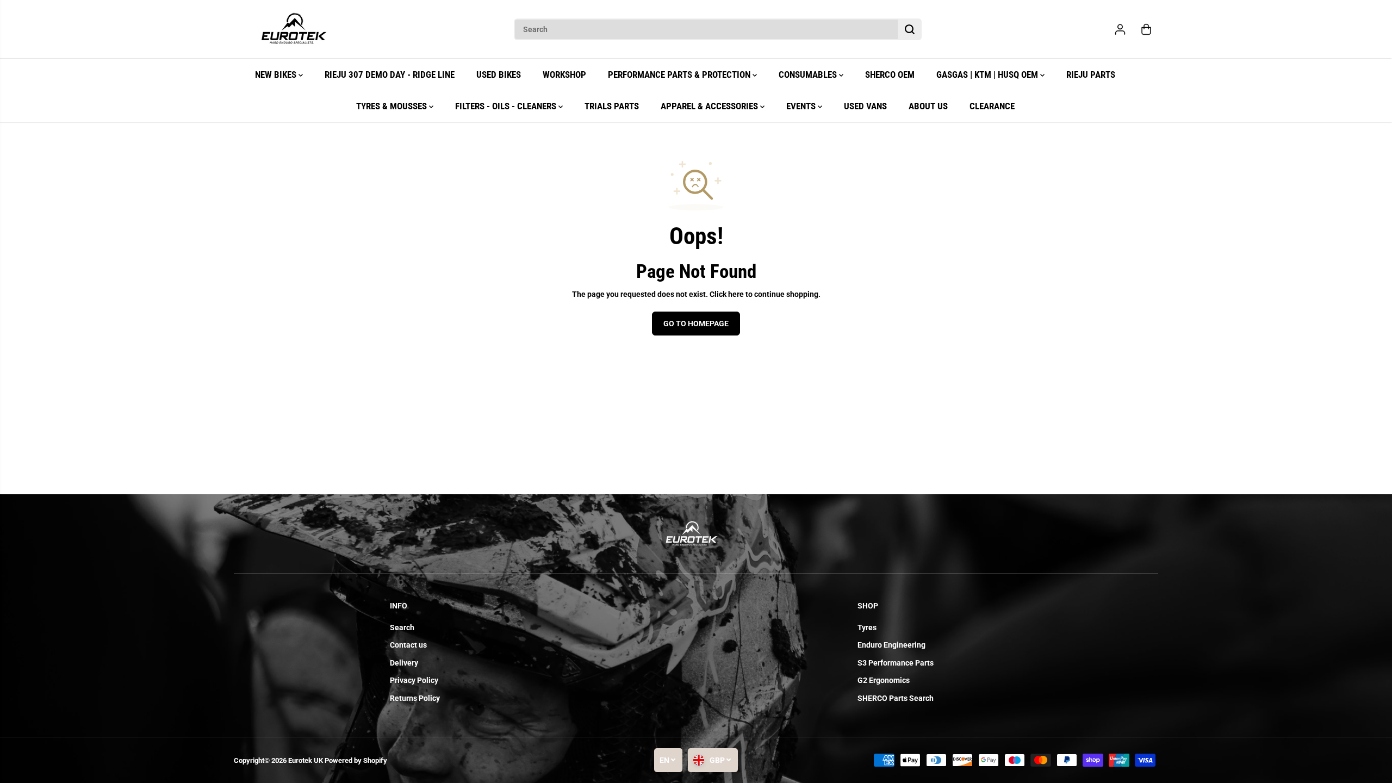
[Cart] (1146, 29)
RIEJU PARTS (1090, 74)
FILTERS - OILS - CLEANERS (506, 106)
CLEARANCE (992, 106)
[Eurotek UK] (293, 29)
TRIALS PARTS (612, 106)
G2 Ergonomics (883, 680)
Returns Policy (415, 698)
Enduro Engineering (891, 645)
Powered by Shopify (356, 760)
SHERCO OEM (890, 74)
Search (402, 627)
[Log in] (1120, 29)
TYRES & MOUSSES (392, 106)
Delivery (404, 662)
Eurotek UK (305, 760)
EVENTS (802, 106)
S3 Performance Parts (895, 662)
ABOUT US (928, 106)
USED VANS (865, 106)
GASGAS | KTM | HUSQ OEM (988, 74)
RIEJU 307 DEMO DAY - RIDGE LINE (390, 74)
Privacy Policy (414, 680)
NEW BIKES (277, 74)
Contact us (408, 645)
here (736, 294)
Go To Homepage (696, 323)
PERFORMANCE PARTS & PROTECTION (680, 74)
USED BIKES (498, 74)
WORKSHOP (564, 74)
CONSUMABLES (809, 74)
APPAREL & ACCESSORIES (710, 106)
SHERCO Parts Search (895, 698)
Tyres (867, 627)
